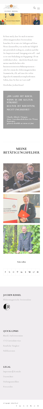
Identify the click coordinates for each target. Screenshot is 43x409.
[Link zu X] (23, 406)
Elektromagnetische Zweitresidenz (17, 299)
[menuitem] (33, 8)
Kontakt (17, 371)
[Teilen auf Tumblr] (26, 272)
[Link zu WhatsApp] (34, 406)
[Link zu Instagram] (27, 406)
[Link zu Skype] (31, 406)
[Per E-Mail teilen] (38, 272)
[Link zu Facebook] (16, 406)
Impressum (7, 371)
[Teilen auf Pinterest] (17, 272)
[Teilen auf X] (9, 272)
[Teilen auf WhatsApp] (14, 272)
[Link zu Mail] (38, 406)
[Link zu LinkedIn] (20, 406)
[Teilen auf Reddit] (34, 272)
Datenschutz (8, 376)
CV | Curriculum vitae (12, 340)
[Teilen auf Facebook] (5, 272)
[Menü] (38, 8)
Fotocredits (8, 386)
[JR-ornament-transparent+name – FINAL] (17, 8)
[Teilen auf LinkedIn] (22, 272)
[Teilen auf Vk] (30, 272)
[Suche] (33, 8)
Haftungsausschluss (11, 381)
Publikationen (9, 351)
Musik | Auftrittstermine (13, 335)
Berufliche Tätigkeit (11, 346)
